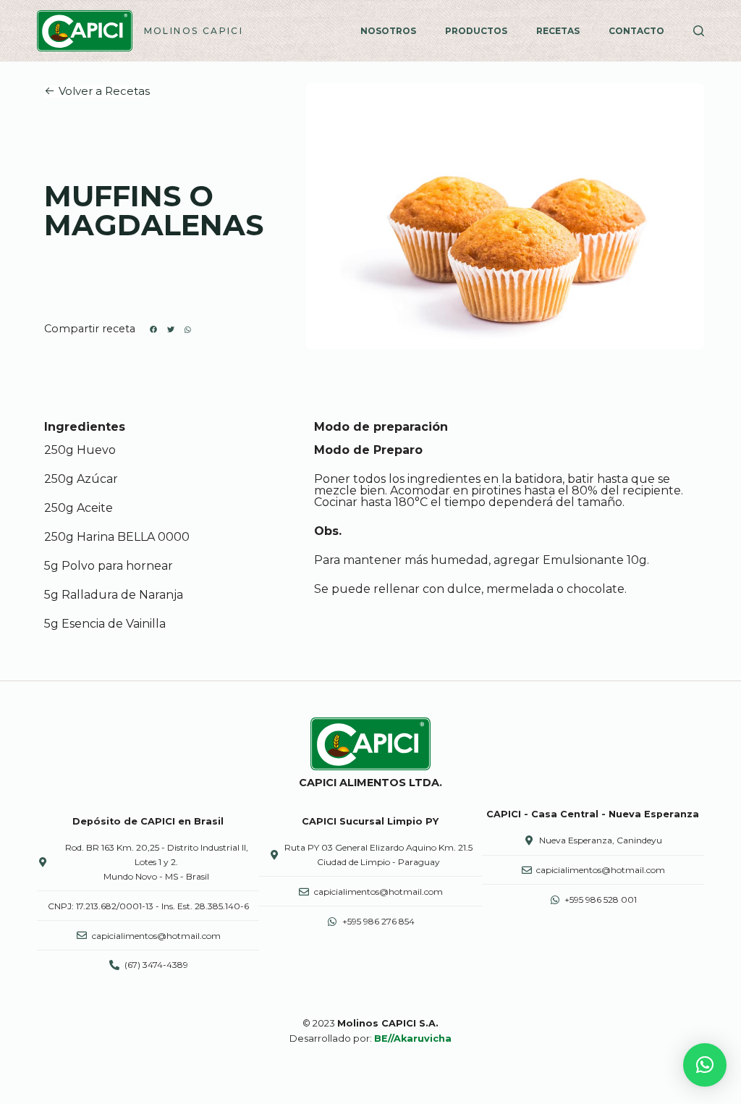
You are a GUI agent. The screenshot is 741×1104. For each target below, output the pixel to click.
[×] (705, 1065)
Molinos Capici (194, 30)
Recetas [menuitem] (558, 30)
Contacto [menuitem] (636, 30)
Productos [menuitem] (476, 30)
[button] (97, 91)
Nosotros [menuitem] (388, 30)
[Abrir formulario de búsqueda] (698, 30)
